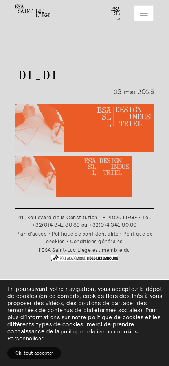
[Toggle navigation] (144, 13)
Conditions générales (96, 241)
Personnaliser (25, 338)
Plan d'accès (31, 234)
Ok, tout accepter (34, 353)
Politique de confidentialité (85, 234)
